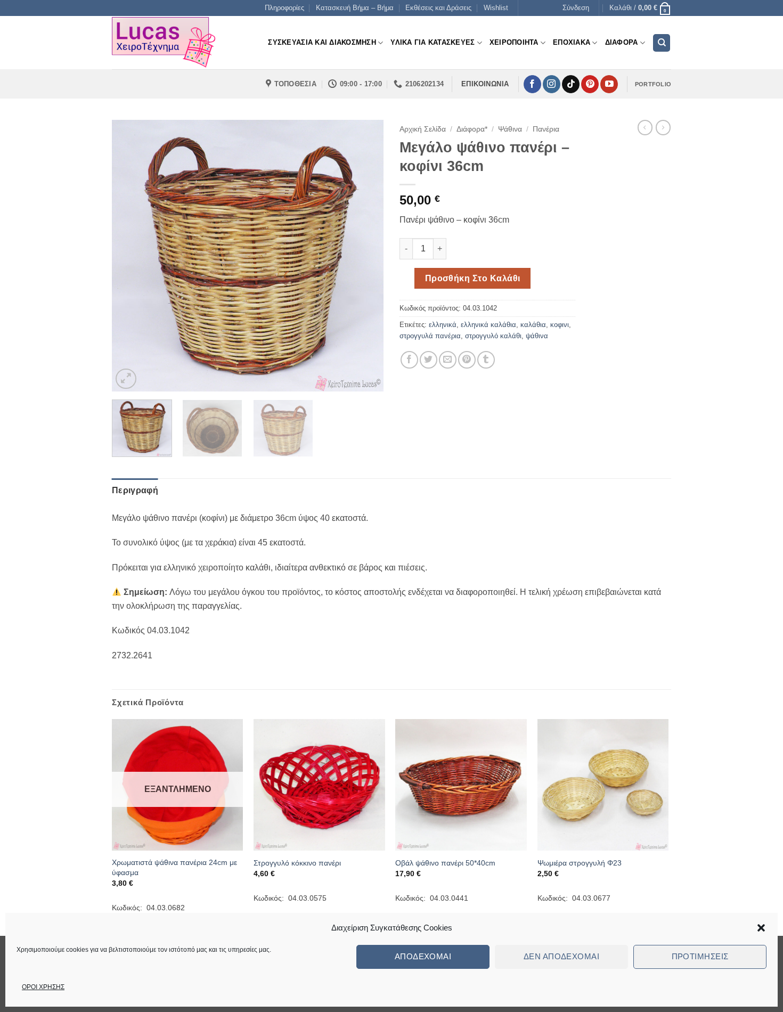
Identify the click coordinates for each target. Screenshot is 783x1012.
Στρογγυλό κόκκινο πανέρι (297, 863)
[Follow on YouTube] (609, 84)
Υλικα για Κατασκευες (432, 42)
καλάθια (533, 325)
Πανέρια (546, 129)
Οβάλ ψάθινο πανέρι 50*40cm (445, 863)
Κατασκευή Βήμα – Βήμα (355, 8)
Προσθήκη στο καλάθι (472, 278)
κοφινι (559, 325)
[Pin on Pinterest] (467, 360)
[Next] (364, 255)
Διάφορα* (471, 129)
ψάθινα (537, 336)
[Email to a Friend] (447, 360)
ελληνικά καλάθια (488, 325)
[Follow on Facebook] (532, 84)
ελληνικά (442, 325)
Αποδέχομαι (423, 956)
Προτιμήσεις (700, 956)
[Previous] (130, 255)
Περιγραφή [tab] (135, 490)
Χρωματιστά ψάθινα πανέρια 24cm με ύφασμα (174, 867)
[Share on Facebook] (409, 360)
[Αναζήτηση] (661, 43)
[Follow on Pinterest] (590, 84)
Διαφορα (621, 42)
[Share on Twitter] (428, 360)
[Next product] (645, 127)
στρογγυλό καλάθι (493, 336)
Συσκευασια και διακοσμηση (322, 42)
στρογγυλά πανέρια (430, 336)
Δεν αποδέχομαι (561, 956)
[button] (761, 928)
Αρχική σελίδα (422, 129)
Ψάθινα (510, 129)
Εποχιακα (571, 42)
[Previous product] (663, 127)
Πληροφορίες (284, 8)
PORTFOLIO (653, 84)
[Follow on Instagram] (551, 84)
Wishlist (496, 8)
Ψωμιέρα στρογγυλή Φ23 (579, 863)
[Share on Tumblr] (486, 360)
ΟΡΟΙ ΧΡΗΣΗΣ (43, 987)
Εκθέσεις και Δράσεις (438, 8)
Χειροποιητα (514, 42)
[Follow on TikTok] (571, 84)
